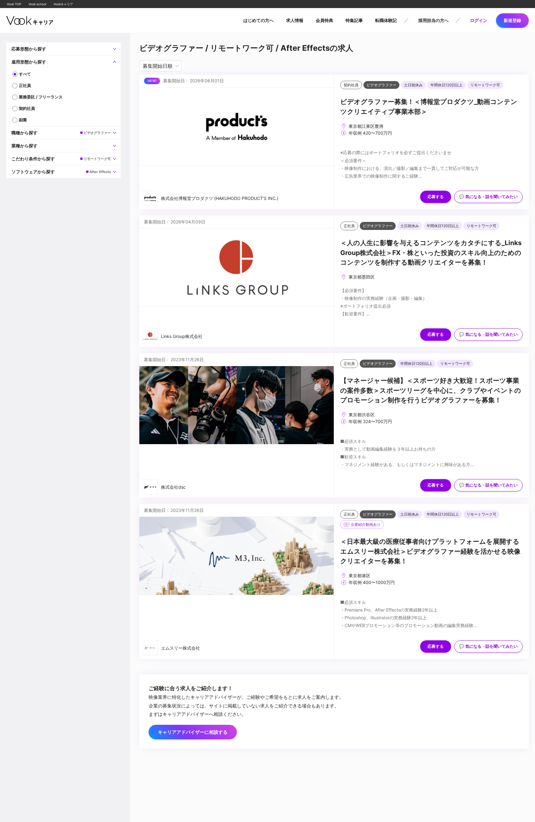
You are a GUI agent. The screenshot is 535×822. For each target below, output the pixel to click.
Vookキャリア (63, 4)
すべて (25, 73)
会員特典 (324, 20)
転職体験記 (386, 20)
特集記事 (354, 20)
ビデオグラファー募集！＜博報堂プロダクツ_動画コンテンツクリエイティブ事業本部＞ (428, 106)
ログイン (478, 20)
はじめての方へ (258, 20)
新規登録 (512, 20)
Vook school (37, 4)
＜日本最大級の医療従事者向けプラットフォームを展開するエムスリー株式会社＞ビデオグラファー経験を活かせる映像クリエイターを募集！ (430, 551)
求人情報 (294, 20)
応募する (436, 196)
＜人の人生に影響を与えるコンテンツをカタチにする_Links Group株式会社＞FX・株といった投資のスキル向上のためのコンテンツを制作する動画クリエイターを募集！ (431, 252)
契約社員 (27, 108)
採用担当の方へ (433, 20)
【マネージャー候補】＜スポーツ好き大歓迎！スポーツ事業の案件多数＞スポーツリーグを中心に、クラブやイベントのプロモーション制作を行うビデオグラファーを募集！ (430, 390)
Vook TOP (14, 4)
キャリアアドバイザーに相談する (193, 732)
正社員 (25, 85)
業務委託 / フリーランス (41, 96)
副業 (23, 119)
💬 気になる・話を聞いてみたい (488, 196)
